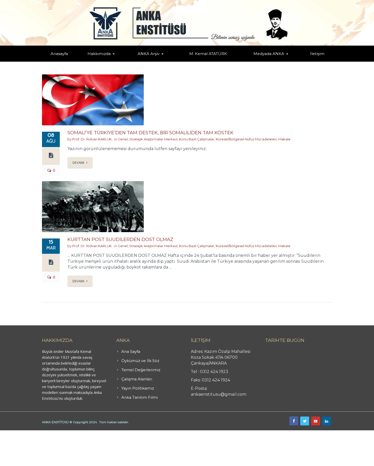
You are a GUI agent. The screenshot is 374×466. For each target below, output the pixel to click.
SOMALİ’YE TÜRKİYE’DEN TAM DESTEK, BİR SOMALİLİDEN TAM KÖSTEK (150, 133)
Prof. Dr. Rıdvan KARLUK (92, 139)
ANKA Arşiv (149, 53)
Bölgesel (152, 60)
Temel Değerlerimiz (121, 60)
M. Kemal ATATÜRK (208, 53)
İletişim (317, 53)
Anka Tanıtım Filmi (139, 397)
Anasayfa (59, 53)
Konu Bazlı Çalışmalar (196, 139)
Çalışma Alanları (136, 379)
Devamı (78, 162)
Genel (123, 139)
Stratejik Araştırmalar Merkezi (153, 139)
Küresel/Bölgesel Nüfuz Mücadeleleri (246, 139)
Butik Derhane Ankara (18, 433)
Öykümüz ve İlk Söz (140, 360)
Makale (284, 139)
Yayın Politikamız (137, 388)
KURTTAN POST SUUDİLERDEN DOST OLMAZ (120, 239)
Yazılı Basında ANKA (266, 60)
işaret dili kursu (80, 433)
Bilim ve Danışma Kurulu (101, 60)
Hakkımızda (99, 53)
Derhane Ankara (52, 433)
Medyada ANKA (268, 53)
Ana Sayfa (130, 351)
